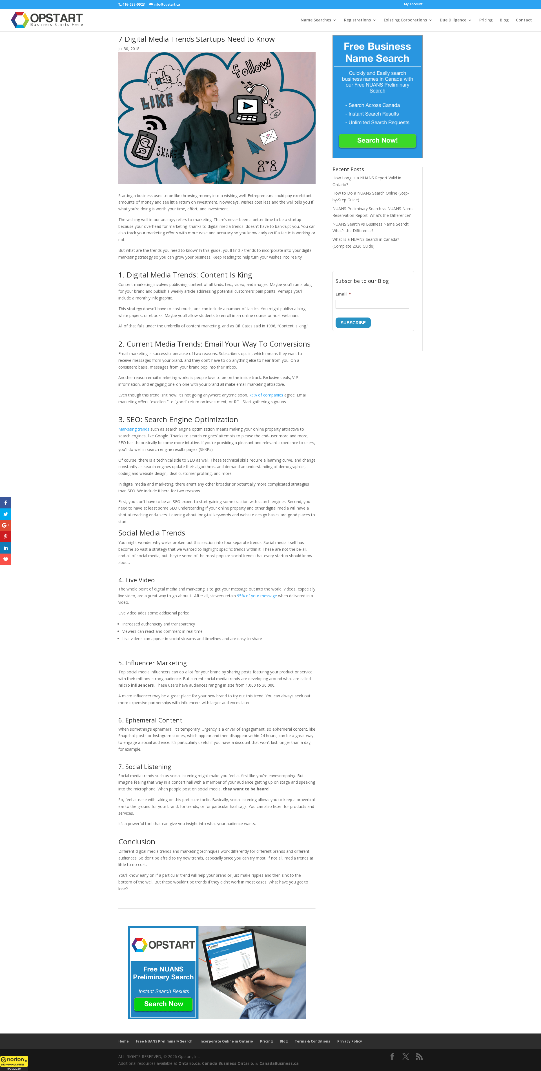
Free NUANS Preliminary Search (164, 1041)
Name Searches (316, 20)
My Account (413, 4)
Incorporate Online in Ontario (226, 1041)
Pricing (486, 20)
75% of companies (266, 395)
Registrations (357, 20)
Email (343, 294)
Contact (524, 20)
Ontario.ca (189, 1063)
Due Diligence (453, 20)
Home (123, 1041)
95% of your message (257, 595)
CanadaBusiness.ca (279, 1063)
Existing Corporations (405, 20)
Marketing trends (133, 429)
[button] (14, 1063)
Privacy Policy (349, 1041)
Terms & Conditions (312, 1041)
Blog (504, 20)
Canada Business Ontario (227, 1063)
